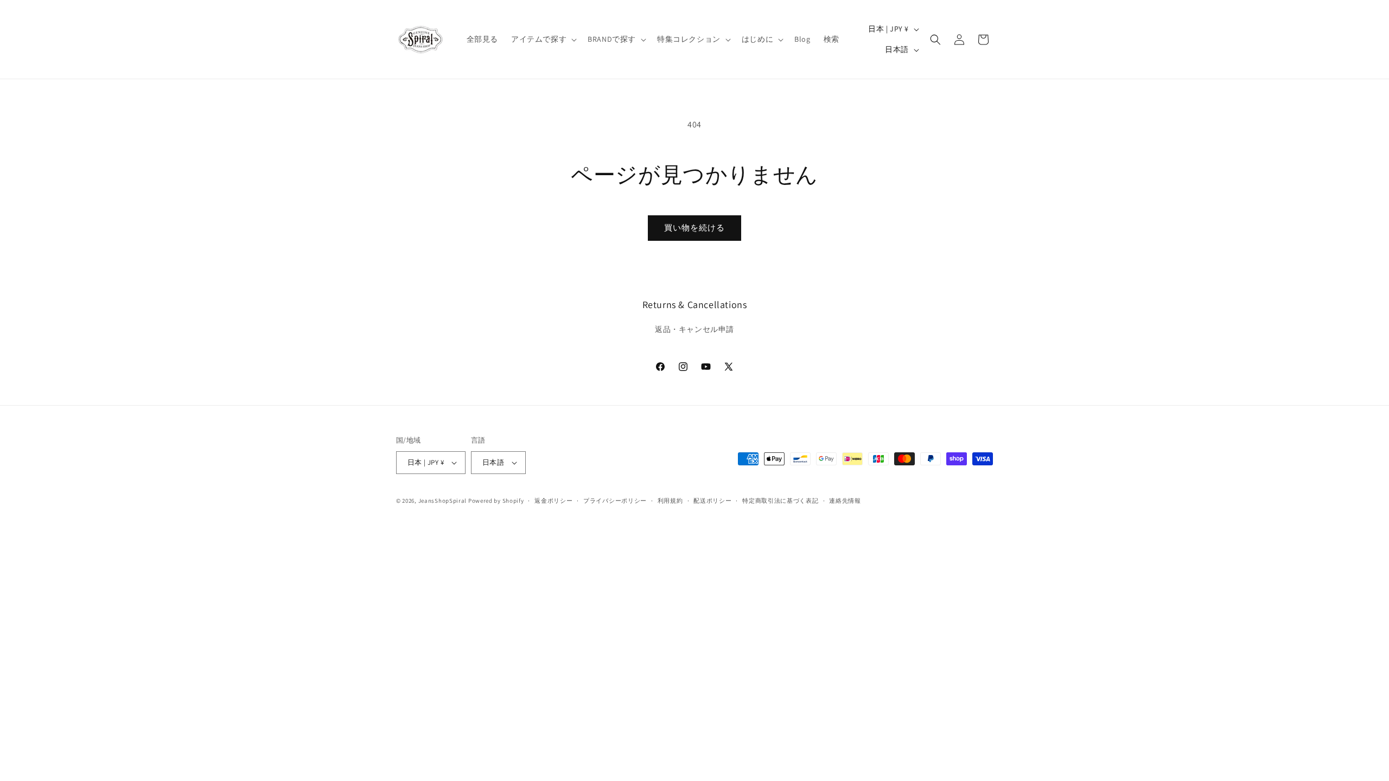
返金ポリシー (553, 500)
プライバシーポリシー (615, 500)
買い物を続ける (694, 227)
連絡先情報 (845, 500)
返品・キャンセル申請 (694, 329)
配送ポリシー (712, 500)
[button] (543, 39)
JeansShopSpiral (442, 500)
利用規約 (670, 500)
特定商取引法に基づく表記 (780, 500)
